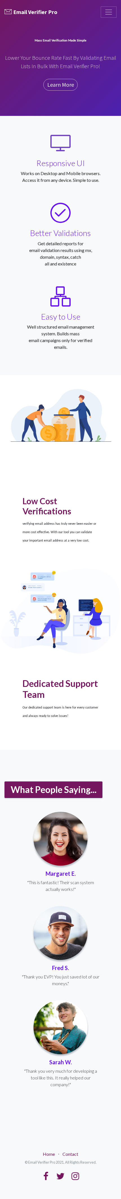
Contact (70, 1154)
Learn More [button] (60, 84)
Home (49, 1154)
